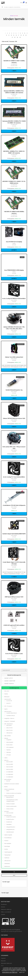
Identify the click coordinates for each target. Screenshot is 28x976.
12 (6, 35)
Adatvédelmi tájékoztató (6, 963)
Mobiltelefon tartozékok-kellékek (11, 783)
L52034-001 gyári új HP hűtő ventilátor (14, 625)
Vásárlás (3, 914)
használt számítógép (9, 681)
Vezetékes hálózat (10, 715)
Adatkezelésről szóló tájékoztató (9, 972)
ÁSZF (2, 965)
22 (14, 37)
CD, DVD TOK (9, 700)
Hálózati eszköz (7, 711)
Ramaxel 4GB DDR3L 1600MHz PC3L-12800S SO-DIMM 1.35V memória (14, 91)
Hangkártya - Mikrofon (9, 718)
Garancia (3, 907)
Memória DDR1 (9, 761)
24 (20, 37)
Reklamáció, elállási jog (6, 909)
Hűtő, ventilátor (20, 285)
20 (25, 35)
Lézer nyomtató (9, 813)
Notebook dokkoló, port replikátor (13, 793)
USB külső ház (9, 733)
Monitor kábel (9, 744)
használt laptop (8, 678)
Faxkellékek (8, 824)
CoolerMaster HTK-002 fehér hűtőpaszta (14, 505)
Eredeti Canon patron (11, 817)
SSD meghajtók (7, 843)
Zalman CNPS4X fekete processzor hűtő (14, 418)
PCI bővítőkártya (7, 837)
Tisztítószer (6, 857)
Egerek (5, 709)
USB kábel (8, 752)
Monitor (6, 786)
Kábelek (6, 738)
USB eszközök (7, 860)
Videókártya (7, 863)
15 (13, 35)
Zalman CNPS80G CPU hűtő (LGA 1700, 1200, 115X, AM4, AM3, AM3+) (14, 327)
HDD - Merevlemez (8, 723)
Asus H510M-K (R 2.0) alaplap (14, 241)
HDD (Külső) (9, 725)
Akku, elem (6, 691)
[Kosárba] (13, 55)
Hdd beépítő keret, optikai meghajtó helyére (12, 800)
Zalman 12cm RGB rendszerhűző (14, 357)
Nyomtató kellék (7, 815)
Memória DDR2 (9, 764)
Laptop (5, 757)
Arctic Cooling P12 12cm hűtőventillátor (14, 477)
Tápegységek (7, 855)
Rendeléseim (4, 904)
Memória (6, 760)
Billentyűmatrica (9, 797)
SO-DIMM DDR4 (9, 777)
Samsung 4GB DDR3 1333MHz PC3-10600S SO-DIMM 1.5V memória (14, 122)
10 (24, 33)
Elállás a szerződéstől (6, 912)
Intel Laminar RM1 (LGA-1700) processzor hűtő (14, 447)
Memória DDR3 (9, 766)
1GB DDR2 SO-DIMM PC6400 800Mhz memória (14, 212)
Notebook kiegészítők (9, 795)
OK (14, 871)
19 (23, 35)
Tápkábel (8, 749)
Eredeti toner (9, 822)
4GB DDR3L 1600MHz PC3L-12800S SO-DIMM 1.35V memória (14, 152)
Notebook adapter (10, 803)
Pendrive (6, 840)
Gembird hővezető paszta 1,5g (14, 390)
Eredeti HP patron (10, 819)
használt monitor (9, 683)
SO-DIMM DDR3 (21, 47)
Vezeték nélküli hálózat (11, 713)
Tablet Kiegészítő (8, 852)
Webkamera (7, 866)
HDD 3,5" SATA (9, 730)
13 (8, 35)
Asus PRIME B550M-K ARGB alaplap (14, 270)
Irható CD (8, 703)
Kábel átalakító (9, 742)
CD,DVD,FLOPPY (7, 699)
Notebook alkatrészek (9, 789)
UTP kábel (8, 755)
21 (12, 37)
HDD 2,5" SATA (9, 727)
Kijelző (7, 790)
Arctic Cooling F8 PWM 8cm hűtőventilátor (14, 298)
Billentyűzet (6, 696)
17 (18, 35)
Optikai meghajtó (8, 835)
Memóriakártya (7, 779)
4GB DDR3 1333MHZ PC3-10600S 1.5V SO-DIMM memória (14, 182)
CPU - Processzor (8, 706)
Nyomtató (6, 811)
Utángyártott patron (10, 827)
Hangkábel (8, 739)
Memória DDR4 (9, 769)
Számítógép (7, 846)
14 (11, 35)
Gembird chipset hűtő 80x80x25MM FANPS (14, 533)
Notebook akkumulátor (11, 806)
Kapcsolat (3, 960)
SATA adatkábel (9, 747)
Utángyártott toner (10, 829)
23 (17, 37)
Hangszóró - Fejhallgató (9, 721)
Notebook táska (9, 808)
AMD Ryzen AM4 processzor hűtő (14, 597)
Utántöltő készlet (10, 832)
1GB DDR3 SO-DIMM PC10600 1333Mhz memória (14, 61)
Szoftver (6, 849)
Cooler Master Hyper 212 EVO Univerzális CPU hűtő (14, 563)
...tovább (24, 366)
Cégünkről (3, 958)
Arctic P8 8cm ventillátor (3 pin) (14, 653)
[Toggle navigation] (26, 2)
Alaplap (22, 228)
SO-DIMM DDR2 (21, 198)
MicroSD (8, 781)
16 (16, 35)
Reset (14, 875)
